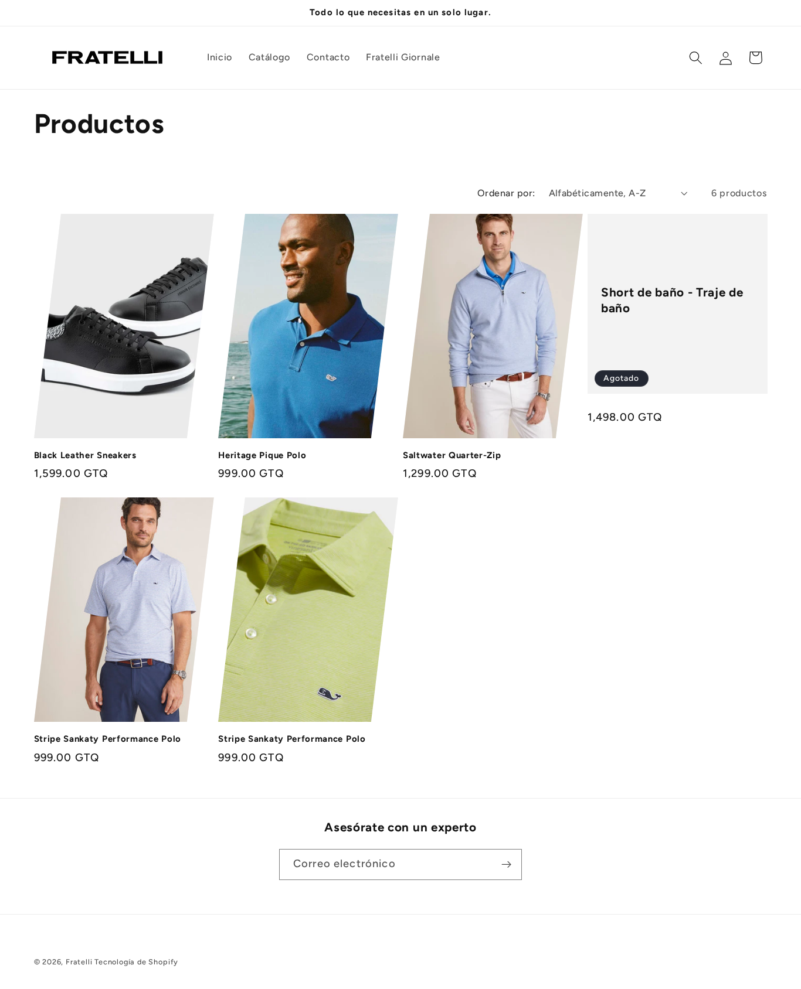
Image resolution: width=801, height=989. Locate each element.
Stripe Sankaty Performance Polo (107, 739)
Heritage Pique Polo (262, 455)
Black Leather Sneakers (85, 455)
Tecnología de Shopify (136, 961)
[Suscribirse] (506, 865)
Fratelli (79, 961)
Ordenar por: (506, 193)
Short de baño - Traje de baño (672, 300)
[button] (696, 58)
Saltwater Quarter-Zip (452, 455)
